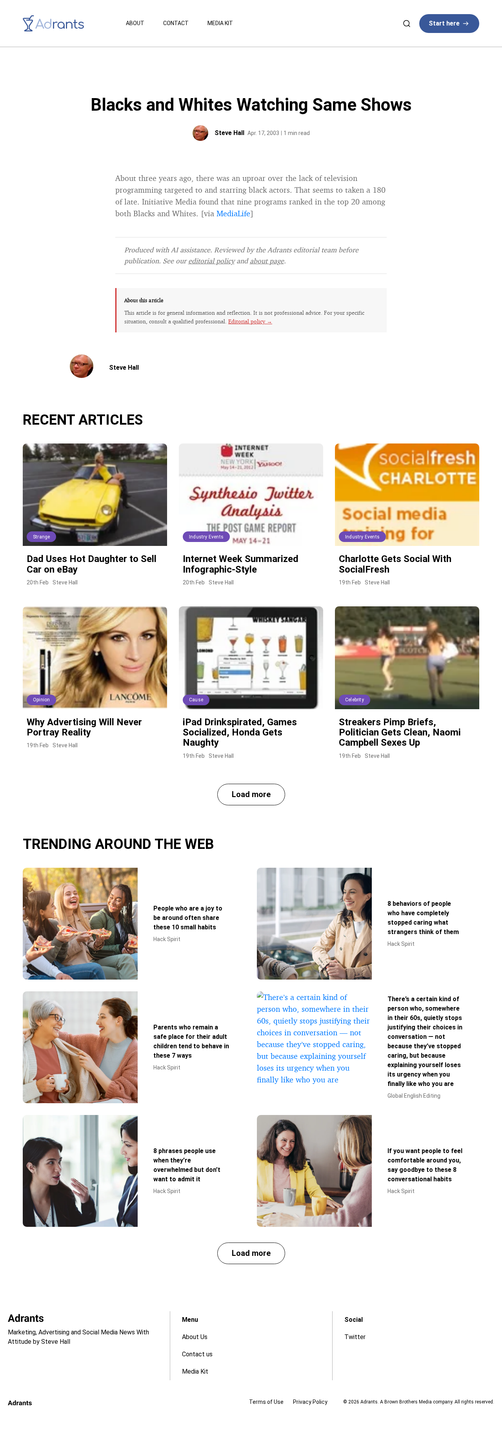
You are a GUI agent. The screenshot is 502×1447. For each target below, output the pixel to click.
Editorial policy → (250, 321)
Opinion (41, 700)
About (135, 23)
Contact (176, 23)
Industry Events (206, 537)
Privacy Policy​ (310, 1402)
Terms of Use (266, 1402)
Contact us (197, 1354)
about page (267, 260)
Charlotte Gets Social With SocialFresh (395, 564)
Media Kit (220, 23)
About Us (194, 1337)
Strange (41, 537)
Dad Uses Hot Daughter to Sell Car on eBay (91, 564)
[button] (251, 794)
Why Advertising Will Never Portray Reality (84, 727)
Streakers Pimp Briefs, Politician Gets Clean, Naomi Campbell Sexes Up (400, 732)
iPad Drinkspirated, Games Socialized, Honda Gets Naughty (240, 732)
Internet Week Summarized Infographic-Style (240, 564)
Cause (196, 700)
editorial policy (211, 260)
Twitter (355, 1337)
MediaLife (233, 213)
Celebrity (354, 700)
